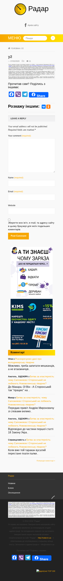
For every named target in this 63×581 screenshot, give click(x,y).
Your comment (19, 136)
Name (16, 177)
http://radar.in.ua (44, 538)
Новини (11, 483)
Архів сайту (33, 25)
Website (11, 205)
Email (15, 191)
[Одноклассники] (48, 107)
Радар (37, 9)
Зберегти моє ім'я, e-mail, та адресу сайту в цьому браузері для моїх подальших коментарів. (31, 226)
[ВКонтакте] (44, 107)
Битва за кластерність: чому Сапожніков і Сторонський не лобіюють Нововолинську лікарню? (31, 380)
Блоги (11, 488)
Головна (15, 48)
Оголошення (14, 493)
